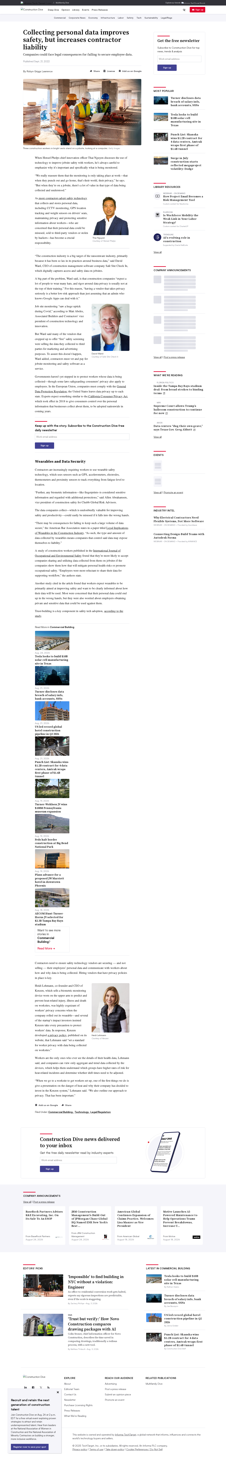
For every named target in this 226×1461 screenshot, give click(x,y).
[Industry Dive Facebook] (33, 1387)
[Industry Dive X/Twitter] (41, 1387)
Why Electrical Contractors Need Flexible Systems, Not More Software (179, 519)
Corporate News (77, 17)
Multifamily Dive (62, 3)
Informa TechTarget (125, 1434)
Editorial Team (71, 1389)
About (67, 1383)
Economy (93, 17)
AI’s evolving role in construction (176, 239)
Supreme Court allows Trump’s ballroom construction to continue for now (178, 409)
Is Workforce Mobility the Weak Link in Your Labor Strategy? (180, 218)
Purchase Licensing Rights (78, 1405)
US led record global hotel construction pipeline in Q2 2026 (183, 1318)
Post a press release (174, 357)
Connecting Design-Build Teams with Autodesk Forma (179, 535)
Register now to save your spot (29, 1447)
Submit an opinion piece (118, 1394)
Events (85, 9)
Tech (139, 17)
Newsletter (70, 1399)
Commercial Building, (61, 1112)
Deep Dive (53, 9)
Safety (130, 17)
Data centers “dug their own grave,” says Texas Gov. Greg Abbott (178, 427)
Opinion (65, 9)
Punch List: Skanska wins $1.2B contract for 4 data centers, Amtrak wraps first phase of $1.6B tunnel (186, 142)
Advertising (111, 1383)
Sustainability (151, 17)
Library (76, 9)
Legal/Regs (166, 17)
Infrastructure (108, 17)
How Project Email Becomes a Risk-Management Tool (183, 198)
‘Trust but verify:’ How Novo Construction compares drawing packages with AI (93, 1324)
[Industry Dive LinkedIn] (25, 1387)
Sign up (199, 9)
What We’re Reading (75, 1415)
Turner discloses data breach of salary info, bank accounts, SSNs (186, 101)
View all (158, 252)
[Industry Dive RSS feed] (48, 1387)
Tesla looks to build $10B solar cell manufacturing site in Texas (186, 120)
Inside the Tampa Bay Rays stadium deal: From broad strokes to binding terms (178, 389)
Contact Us (70, 1394)
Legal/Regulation (100, 1112)
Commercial (60, 17)
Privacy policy (79, 1449)
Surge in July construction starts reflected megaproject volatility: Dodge (186, 163)
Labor (121, 17)
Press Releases (100, 9)
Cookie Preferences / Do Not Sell (144, 1449)
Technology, (82, 1112)
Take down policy (114, 1449)
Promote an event (173, 492)
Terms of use (96, 1449)
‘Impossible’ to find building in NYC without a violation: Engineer (96, 1282)
